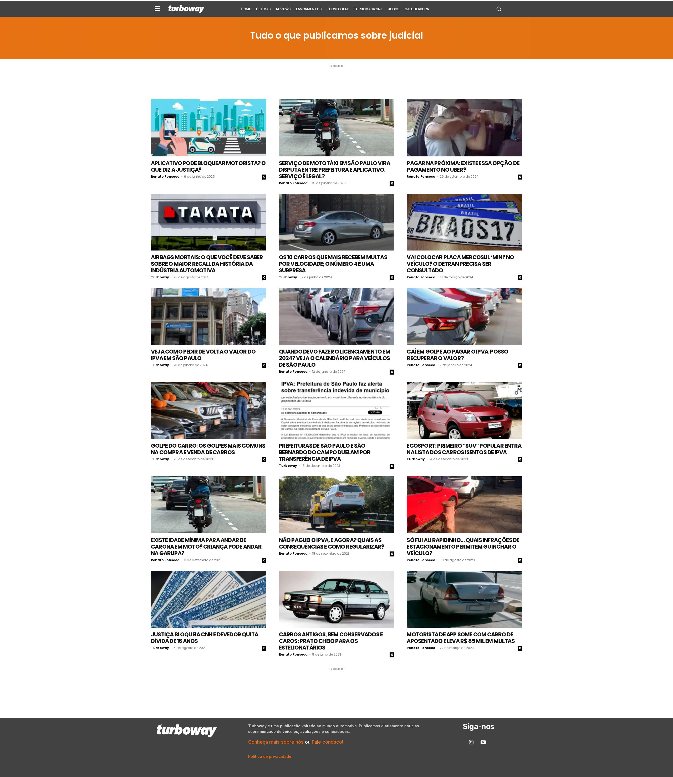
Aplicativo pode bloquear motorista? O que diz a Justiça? (208, 166)
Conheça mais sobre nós (276, 742)
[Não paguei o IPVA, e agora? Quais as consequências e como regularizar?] (336, 504)
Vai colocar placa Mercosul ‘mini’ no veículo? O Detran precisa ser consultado (460, 263)
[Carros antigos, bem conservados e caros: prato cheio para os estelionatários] (336, 599)
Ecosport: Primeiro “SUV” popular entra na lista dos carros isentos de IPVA (464, 449)
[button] (498, 8)
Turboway (160, 277)
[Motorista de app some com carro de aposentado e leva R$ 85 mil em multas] (464, 599)
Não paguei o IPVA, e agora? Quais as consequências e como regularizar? (331, 543)
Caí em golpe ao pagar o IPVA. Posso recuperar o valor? (457, 355)
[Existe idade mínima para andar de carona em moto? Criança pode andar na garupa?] (208, 504)
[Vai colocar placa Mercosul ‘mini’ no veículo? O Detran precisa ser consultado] (464, 222)
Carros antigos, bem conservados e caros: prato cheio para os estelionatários (331, 641)
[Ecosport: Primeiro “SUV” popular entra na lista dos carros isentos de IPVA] (464, 410)
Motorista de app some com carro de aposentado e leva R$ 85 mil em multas (460, 638)
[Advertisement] (336, 80)
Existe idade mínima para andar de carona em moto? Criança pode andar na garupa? (206, 546)
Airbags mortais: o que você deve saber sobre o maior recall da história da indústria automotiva (207, 263)
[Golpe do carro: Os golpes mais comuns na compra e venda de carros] (208, 410)
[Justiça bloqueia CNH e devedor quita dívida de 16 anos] (208, 599)
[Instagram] (471, 742)
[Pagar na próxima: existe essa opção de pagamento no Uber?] (464, 127)
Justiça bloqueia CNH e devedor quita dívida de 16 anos (204, 638)
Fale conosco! (327, 742)
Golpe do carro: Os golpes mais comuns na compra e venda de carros (208, 449)
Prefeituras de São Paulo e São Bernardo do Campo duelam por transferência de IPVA (325, 452)
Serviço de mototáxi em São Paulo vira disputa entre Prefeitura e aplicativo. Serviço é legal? (334, 169)
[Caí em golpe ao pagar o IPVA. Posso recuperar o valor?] (464, 316)
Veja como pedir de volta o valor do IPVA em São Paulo (203, 355)
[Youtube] (483, 742)
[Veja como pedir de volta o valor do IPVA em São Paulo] (208, 316)
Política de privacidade (269, 756)
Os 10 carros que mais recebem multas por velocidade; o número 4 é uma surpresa (333, 263)
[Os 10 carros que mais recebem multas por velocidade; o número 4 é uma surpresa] (336, 222)
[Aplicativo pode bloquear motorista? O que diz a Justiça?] (208, 127)
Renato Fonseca (165, 176)
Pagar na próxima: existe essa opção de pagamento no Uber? (463, 166)
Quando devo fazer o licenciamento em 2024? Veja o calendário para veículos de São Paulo (334, 358)
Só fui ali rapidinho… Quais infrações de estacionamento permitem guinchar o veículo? (463, 546)
